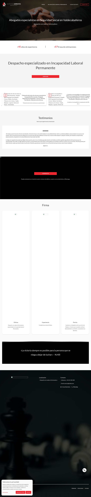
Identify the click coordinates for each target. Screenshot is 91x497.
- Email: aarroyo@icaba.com (67, 383)
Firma (43, 4)
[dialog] (17, 488)
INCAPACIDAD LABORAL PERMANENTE (57, 4)
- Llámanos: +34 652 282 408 (67, 380)
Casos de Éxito (74, 4)
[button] (84, 470)
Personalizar (5, 492)
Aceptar (28, 492)
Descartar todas (20, 492)
